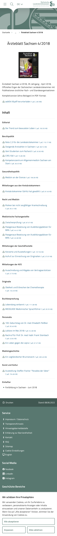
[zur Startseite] (43, 4)
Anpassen (8, 529)
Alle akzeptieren (11, 521)
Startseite (6, 32)
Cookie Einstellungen (14, 450)
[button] (11, 4)
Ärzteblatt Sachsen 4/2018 (32, 32)
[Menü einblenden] (5, 4)
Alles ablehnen (36, 529)
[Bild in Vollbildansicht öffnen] (28, 65)
